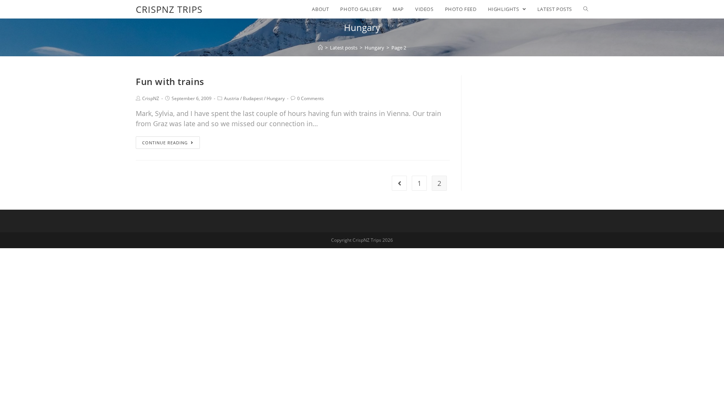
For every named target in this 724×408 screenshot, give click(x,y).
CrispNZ (150, 98)
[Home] (320, 47)
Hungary (276, 98)
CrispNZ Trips (169, 9)
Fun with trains (170, 81)
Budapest (253, 98)
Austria (231, 98)
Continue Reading (165, 142)
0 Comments (310, 98)
